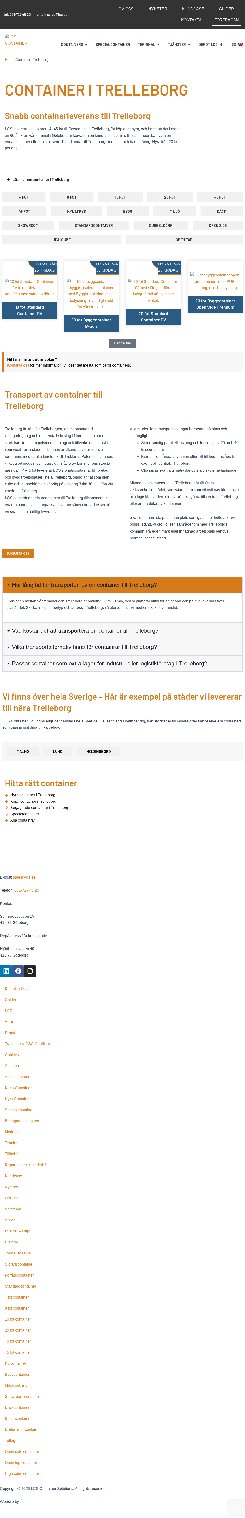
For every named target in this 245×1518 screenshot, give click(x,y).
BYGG (127, 211)
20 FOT (170, 197)
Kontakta (191, 20)
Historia (11, 1242)
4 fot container (17, 1297)
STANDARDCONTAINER (94, 225)
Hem (8, 59)
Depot (10, 1033)
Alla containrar (17, 1077)
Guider (226, 9)
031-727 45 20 (20, 14)
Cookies (12, 1055)
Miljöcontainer (17, 1385)
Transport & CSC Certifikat (27, 1044)
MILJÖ (175, 211)
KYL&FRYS (76, 211)
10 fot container (18, 1319)
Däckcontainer (17, 1407)
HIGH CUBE (61, 239)
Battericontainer (18, 1418)
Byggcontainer (17, 1374)
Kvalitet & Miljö (17, 1231)
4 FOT (24, 197)
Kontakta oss (18, 365)
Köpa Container (18, 1088)
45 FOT (24, 211)
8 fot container (17, 1308)
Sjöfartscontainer (19, 1264)
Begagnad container (22, 1121)
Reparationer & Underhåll (26, 1165)
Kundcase (193, 9)
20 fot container (18, 1330)
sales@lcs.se (57, 14)
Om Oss (126, 9)
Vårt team (13, 1209)
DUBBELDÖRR (161, 225)
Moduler (12, 1132)
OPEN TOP (184, 239)
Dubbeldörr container (23, 1429)
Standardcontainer (20, 1286)
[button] (122, 343)
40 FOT (220, 197)
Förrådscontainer (19, 1275)
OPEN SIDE (218, 225)
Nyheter (157, 9)
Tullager (12, 1440)
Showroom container (22, 1396)
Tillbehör (12, 1154)
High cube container (22, 1474)
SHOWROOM (28, 225)
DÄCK (221, 211)
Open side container (22, 1451)
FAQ (8, 1011)
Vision (10, 1220)
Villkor (10, 1022)
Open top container (21, 1463)
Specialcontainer (19, 1110)
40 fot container (18, 1341)
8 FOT (72, 197)
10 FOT (120, 197)
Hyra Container (18, 1099)
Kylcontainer (15, 1363)
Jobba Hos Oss (18, 1253)
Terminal (12, 1143)
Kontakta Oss (16, 989)
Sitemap (12, 1066)
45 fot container (18, 1352)
